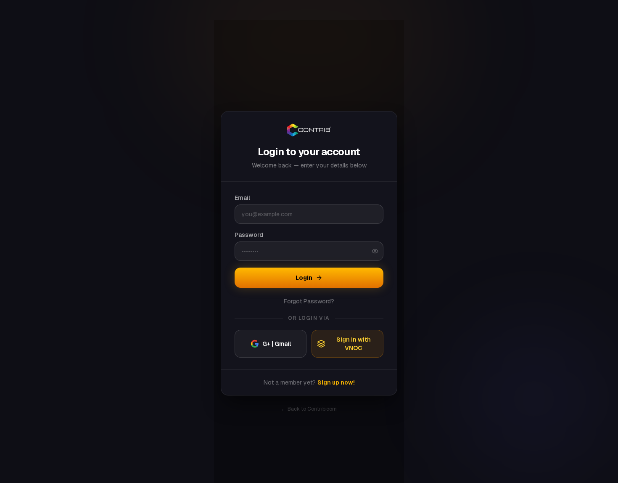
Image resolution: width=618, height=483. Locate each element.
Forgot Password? (309, 301)
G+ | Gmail (276, 344)
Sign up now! (336, 382)
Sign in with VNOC (353, 344)
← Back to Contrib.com (309, 409)
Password (249, 235)
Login (304, 277)
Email (242, 198)
